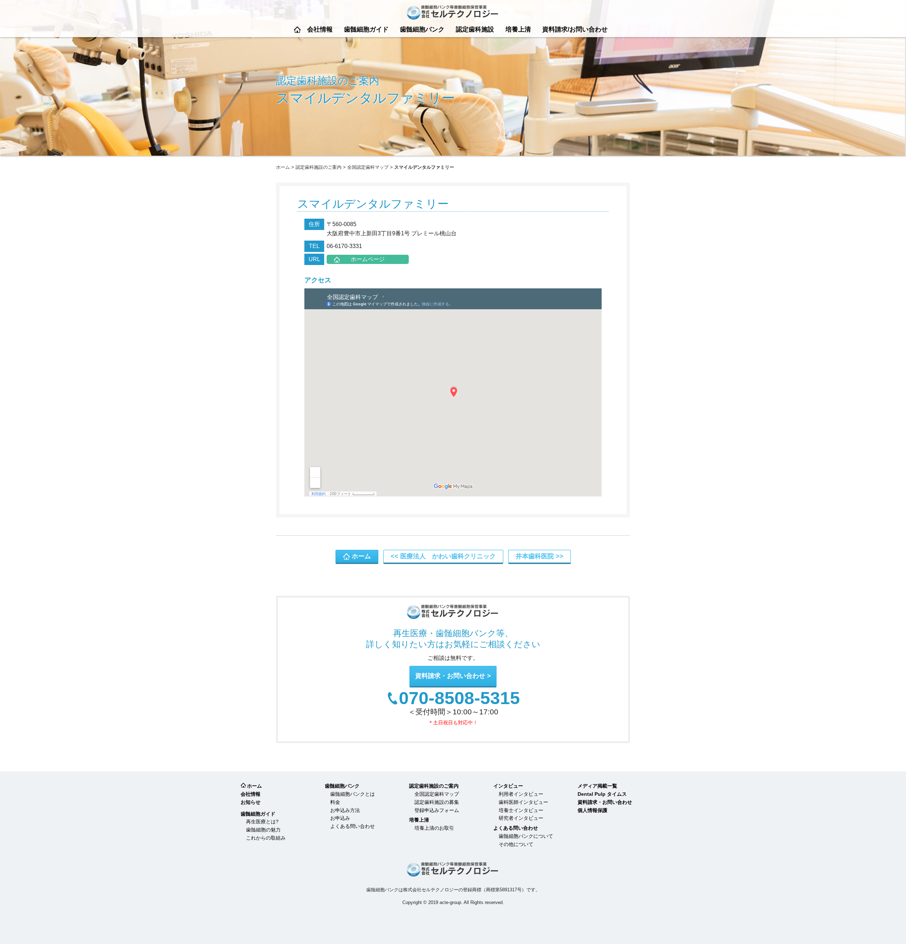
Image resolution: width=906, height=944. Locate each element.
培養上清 (518, 29)
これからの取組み (266, 838)
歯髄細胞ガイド (366, 29)
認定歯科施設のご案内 (319, 167)
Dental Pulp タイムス (602, 794)
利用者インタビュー (521, 794)
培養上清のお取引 (434, 828)
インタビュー (508, 786)
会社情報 (320, 29)
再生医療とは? (262, 821)
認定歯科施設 (475, 29)
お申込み (340, 818)
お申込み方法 (345, 810)
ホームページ (368, 259)
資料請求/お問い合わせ (575, 29)
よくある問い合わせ (352, 826)
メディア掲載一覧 (597, 786)
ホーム (297, 29)
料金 (335, 802)
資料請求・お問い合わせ (450, 675)
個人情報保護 (592, 810)
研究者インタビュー (521, 818)
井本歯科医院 (535, 556)
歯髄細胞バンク (422, 29)
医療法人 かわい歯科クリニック (448, 556)
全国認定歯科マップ (368, 167)
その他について (516, 844)
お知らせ (250, 802)
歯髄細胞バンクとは (352, 794)
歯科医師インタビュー (523, 802)
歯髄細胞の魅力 (263, 830)
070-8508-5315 (459, 698)
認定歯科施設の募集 (436, 802)
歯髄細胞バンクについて (526, 836)
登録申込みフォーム (436, 810)
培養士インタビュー (521, 810)
